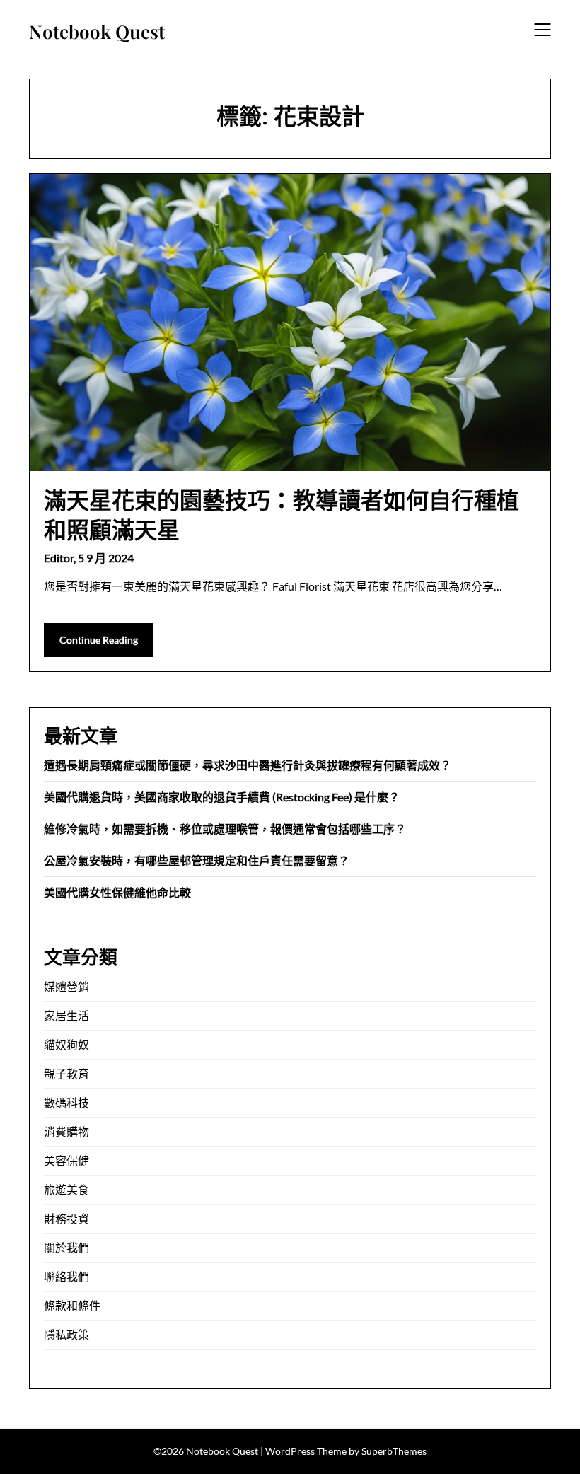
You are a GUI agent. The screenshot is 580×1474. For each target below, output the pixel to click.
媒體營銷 (66, 986)
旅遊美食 (66, 1189)
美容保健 (66, 1160)
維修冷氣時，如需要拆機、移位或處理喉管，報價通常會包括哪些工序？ (225, 828)
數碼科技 (66, 1102)
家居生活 (66, 1015)
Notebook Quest (97, 32)
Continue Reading (98, 640)
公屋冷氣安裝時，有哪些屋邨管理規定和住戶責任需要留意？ (196, 860)
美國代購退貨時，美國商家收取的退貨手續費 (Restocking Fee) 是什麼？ (222, 796)
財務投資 (66, 1218)
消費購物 (66, 1131)
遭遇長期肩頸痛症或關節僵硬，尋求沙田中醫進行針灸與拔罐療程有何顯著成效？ (247, 765)
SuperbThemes (394, 1451)
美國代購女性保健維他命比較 (117, 892)
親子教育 (66, 1073)
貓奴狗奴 (66, 1044)
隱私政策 (66, 1334)
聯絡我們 (66, 1276)
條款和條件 (72, 1305)
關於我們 (66, 1247)
